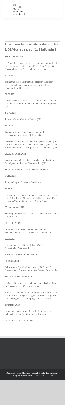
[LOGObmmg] (19, 4)
